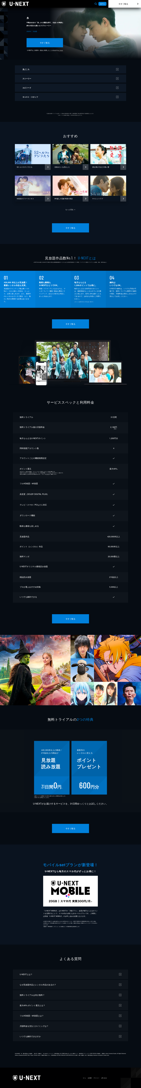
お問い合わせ (104, 1077)
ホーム (84, 1077)
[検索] (96, 4)
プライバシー (96, 1077)
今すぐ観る (123, 3)
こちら (61, 50)
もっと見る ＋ (70, 209)
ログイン (102, 4)
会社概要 (90, 1077)
